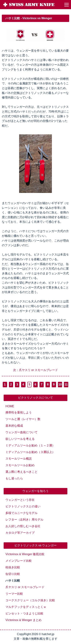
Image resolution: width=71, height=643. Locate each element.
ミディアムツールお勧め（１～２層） (30, 445)
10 (60, 384)
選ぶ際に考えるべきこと (21, 471)
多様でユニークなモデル (21, 513)
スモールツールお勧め (20, 465)
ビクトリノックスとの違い (22, 506)
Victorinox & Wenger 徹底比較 (24, 554)
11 (66, 384)
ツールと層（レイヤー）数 (22, 419)
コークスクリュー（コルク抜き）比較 (30, 600)
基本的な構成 (14, 425)
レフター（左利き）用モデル (24, 519)
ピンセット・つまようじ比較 (24, 613)
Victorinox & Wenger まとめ (23, 620)
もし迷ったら (14, 478)
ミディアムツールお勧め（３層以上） (30, 452)
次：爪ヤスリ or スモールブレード (35, 370)
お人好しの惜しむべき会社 (22, 526)
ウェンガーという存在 (20, 499)
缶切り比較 (12, 573)
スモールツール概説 (18, 458)
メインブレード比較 (18, 560)
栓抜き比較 (12, 567)
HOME (9, 406)
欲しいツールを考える (20, 438)
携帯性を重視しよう (18, 412)
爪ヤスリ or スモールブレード (24, 587)
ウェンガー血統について (21, 432)
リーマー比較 (14, 593)
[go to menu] (66, 4)
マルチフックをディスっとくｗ (25, 606)
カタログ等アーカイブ (20, 532)
